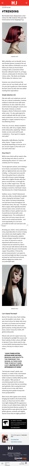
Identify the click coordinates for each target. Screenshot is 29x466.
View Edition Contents (16, 441)
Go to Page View (15, 439)
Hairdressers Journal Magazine (14, 453)
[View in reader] (5, 442)
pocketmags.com (20, 460)
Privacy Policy (9, 454)
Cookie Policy (17, 455)
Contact (4, 454)
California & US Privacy (17, 454)
